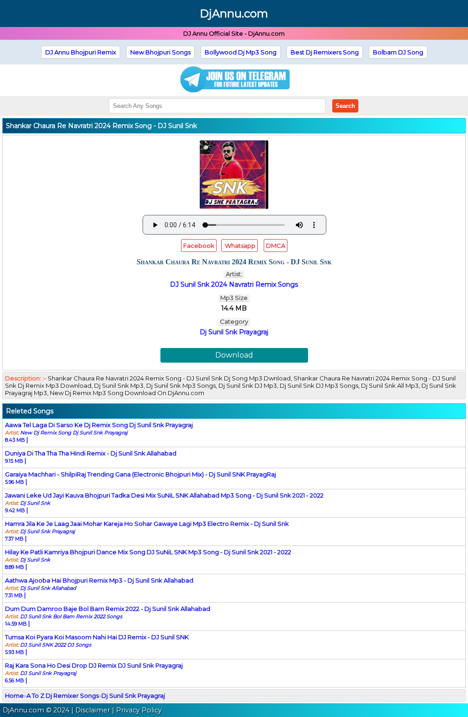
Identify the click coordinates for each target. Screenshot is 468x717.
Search (345, 105)
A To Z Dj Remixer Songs (63, 695)
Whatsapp (239, 245)
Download (234, 355)
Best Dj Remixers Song (325, 52)
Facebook (198, 245)
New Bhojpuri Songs (160, 52)
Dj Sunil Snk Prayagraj (234, 332)
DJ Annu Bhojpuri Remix (80, 52)
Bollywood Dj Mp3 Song (241, 52)
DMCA (275, 245)
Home (14, 695)
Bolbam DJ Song (398, 52)
